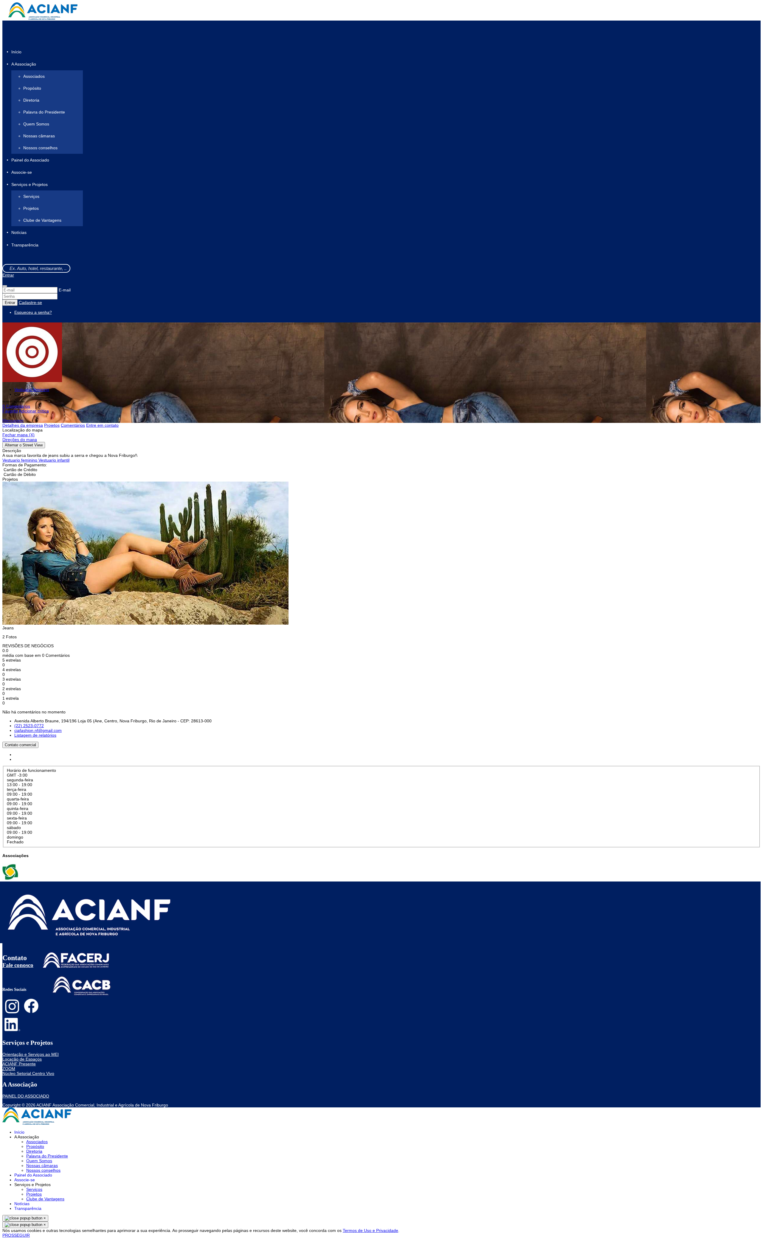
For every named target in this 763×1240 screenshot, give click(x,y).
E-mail (65, 290)
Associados (34, 76)
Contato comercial (20, 745)
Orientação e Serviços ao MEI (30, 1054)
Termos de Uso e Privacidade (370, 1230)
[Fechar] (4, 286)
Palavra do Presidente (44, 112)
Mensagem (13, 420)
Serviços (31, 196)
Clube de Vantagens (42, 220)
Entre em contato (102, 425)
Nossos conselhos (40, 147)
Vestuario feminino (31, 389)
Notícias (19, 232)
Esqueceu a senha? (33, 312)
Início (16, 51)
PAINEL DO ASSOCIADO (25, 1096)
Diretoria (31, 100)
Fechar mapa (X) (18, 434)
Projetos (31, 208)
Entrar (8, 275)
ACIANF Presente (19, 1063)
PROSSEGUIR (16, 1235)
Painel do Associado (30, 160)
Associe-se (21, 172)
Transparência (24, 245)
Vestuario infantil (53, 460)
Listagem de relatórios (35, 735)
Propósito (32, 88)
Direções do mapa (19, 439)
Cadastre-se (30, 302)
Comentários (73, 425)
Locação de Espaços (22, 1059)
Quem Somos (36, 124)
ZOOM (8, 1068)
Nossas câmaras (39, 136)
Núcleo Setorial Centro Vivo (28, 1073)
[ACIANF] (11, 879)
